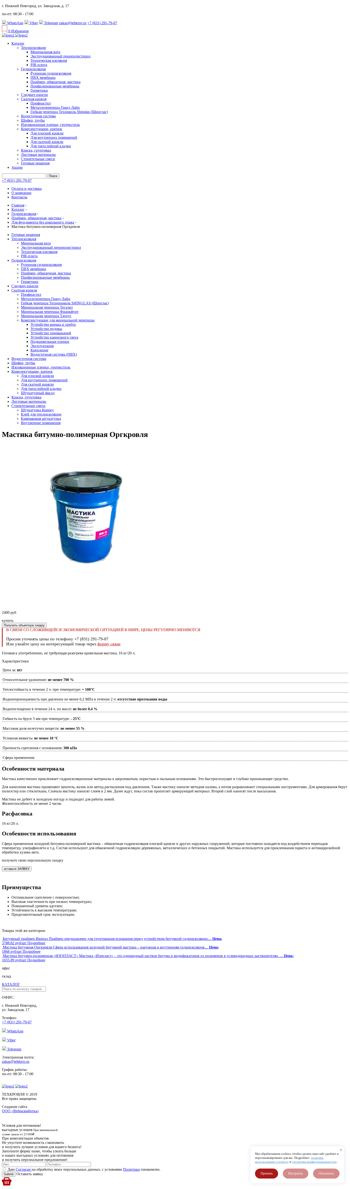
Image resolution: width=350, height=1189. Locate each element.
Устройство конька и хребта (53, 324)
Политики (131, 1169)
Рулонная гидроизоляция (50, 73)
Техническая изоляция (48, 60)
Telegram (50, 23)
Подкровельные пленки (49, 342)
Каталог (18, 43)
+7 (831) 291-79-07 (102, 23)
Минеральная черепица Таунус (46, 316)
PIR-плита (38, 65)
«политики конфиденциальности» (314, 1162)
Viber (33, 23)
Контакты (19, 197)
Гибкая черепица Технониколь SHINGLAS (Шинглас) (65, 303)
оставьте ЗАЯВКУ (17, 869)
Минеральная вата (45, 52)
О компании (21, 193)
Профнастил (40, 103)
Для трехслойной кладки (50, 146)
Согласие (24, 1169)
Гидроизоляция (33, 69)
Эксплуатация (42, 346)
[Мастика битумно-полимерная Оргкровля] (83, 604)
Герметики (39, 90)
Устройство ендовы (46, 329)
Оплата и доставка (26, 189)
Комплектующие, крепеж (41, 129)
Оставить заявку (29, 1174)
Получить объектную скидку (24, 625)
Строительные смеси (38, 159)
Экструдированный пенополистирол (60, 56)
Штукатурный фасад (38, 393)
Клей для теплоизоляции (41, 414)
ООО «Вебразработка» (20, 1111)
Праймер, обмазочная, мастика (55, 82)
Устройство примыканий (50, 333)
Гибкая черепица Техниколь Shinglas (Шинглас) (69, 112)
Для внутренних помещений (53, 137)
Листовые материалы (38, 155)
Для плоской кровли (47, 133)
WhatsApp (14, 23)
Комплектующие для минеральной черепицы (58, 320)
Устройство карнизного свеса (54, 337)
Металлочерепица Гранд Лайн (55, 107)
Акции (17, 167)
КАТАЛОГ (11, 984)
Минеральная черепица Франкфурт (50, 312)
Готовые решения (35, 163)
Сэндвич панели (34, 95)
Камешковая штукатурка (41, 419)
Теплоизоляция (33, 48)
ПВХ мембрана (42, 78)
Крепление (39, 350)
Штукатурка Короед (37, 410)
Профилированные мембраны (54, 86)
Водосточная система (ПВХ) (53, 354)
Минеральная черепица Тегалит (47, 307)
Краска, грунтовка (36, 150)
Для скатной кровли (46, 142)
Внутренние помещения (40, 423)
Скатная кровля (33, 99)
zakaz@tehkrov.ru (72, 23)
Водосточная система (38, 116)
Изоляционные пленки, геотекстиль (50, 125)
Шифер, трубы (33, 120)
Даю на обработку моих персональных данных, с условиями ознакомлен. (84, 1169)
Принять (266, 1173)
